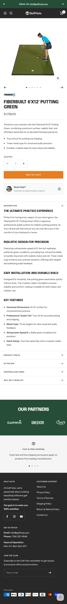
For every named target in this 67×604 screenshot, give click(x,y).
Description (10, 206)
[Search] (11, 13)
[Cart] (61, 13)
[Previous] (5, 87)
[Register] (50, 573)
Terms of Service (45, 498)
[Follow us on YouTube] (21, 516)
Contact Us (42, 515)
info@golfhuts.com (39, 4)
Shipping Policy (44, 503)
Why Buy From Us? (14, 380)
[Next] (62, 87)
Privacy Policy (43, 492)
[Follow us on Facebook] (7, 516)
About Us (41, 486)
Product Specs (12, 355)
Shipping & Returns (14, 372)
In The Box (9, 363)
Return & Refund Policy (48, 509)
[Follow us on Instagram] (14, 516)
